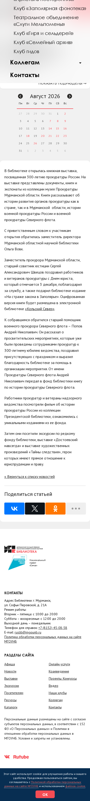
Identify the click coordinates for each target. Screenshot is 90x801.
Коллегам (25, 62)
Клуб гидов (26, 51)
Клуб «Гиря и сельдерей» (43, 33)
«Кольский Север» (39, 308)
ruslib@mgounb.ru (28, 632)
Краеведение (59, 671)
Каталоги (10, 707)
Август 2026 (45, 96)
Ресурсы (10, 700)
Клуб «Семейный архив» (43, 42)
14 (50, 128)
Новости (10, 671)
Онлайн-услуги (59, 664)
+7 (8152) (52, 628)
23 (65, 136)
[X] (35, 509)
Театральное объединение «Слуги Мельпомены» (46, 20)
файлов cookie (75, 786)
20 (42, 136)
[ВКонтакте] (14, 509)
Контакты (24, 74)
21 (50, 136)
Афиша (9, 664)
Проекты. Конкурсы (63, 678)
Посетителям (13, 693)
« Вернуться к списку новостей (29, 476)
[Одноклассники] (55, 509)
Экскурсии (11, 685)
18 (28, 136)
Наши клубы (58, 693)
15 (57, 128)
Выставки (11, 678)
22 (57, 136)
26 (35, 143)
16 (65, 128)
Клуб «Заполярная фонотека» (50, 8)
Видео (53, 685)
